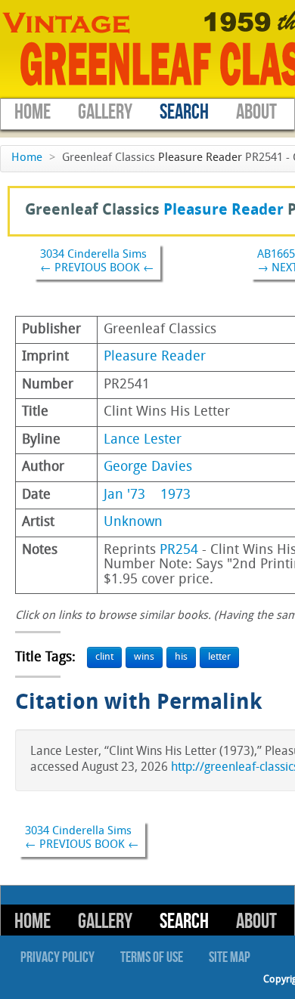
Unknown (133, 522)
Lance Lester (143, 440)
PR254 (179, 550)
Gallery (105, 112)
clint (104, 657)
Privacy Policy (57, 957)
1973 (175, 495)
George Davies (148, 467)
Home (32, 112)
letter (219, 657)
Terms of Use (151, 957)
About (256, 112)
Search (184, 112)
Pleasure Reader (200, 158)
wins (144, 657)
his (181, 657)
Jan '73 (124, 495)
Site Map (229, 957)
